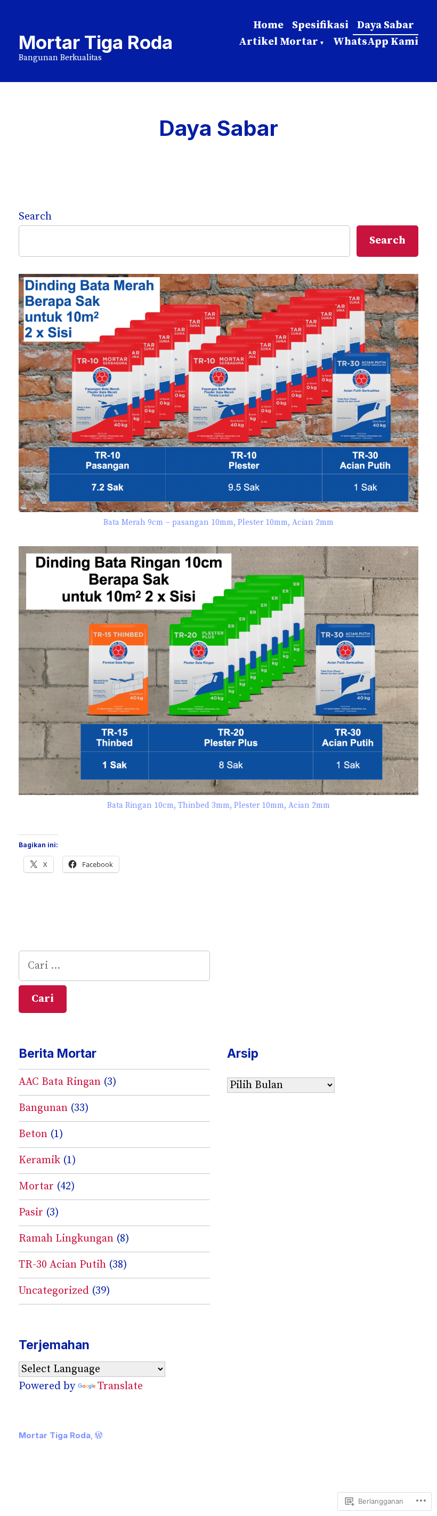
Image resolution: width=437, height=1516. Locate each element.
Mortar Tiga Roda (96, 42)
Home (268, 25)
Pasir (31, 1212)
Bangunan (43, 1108)
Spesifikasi (320, 25)
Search (35, 216)
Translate (120, 1386)
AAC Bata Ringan (60, 1082)
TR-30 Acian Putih (62, 1264)
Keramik (39, 1160)
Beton (33, 1134)
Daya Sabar (385, 25)
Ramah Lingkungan (66, 1238)
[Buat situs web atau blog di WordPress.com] (98, 1435)
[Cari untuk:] (114, 966)
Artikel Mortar (278, 41)
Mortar (36, 1186)
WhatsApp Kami (375, 41)
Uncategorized (54, 1291)
